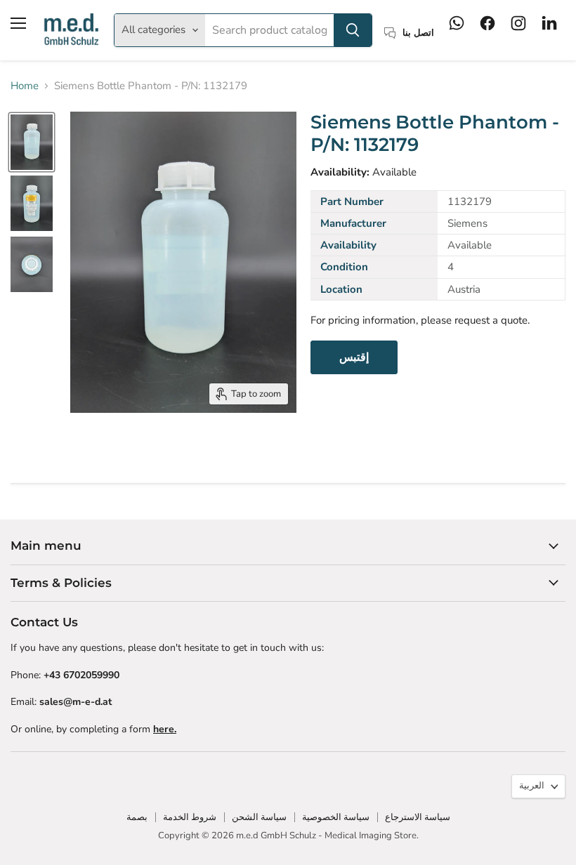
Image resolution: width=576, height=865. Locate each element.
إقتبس (354, 357)
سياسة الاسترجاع (417, 817)
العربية (531, 785)
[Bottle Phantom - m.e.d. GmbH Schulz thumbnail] (31, 142)
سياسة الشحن (259, 817)
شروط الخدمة (189, 817)
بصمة (137, 817)
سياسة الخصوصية (335, 817)
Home (25, 86)
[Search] (353, 30)
